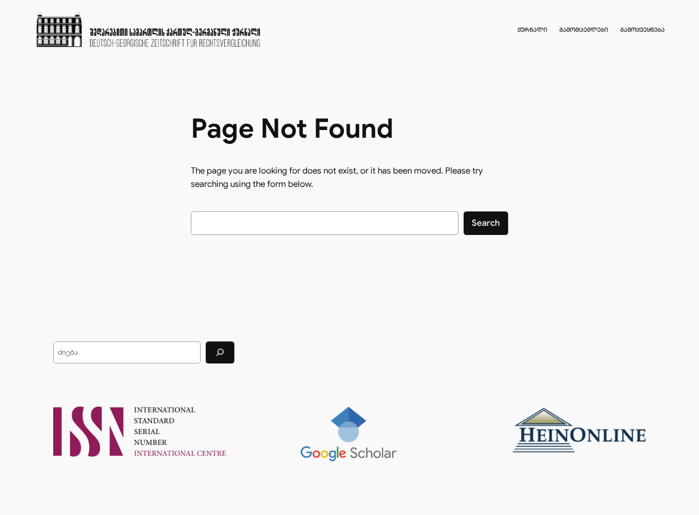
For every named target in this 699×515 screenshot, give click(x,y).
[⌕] (220, 352)
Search (486, 223)
